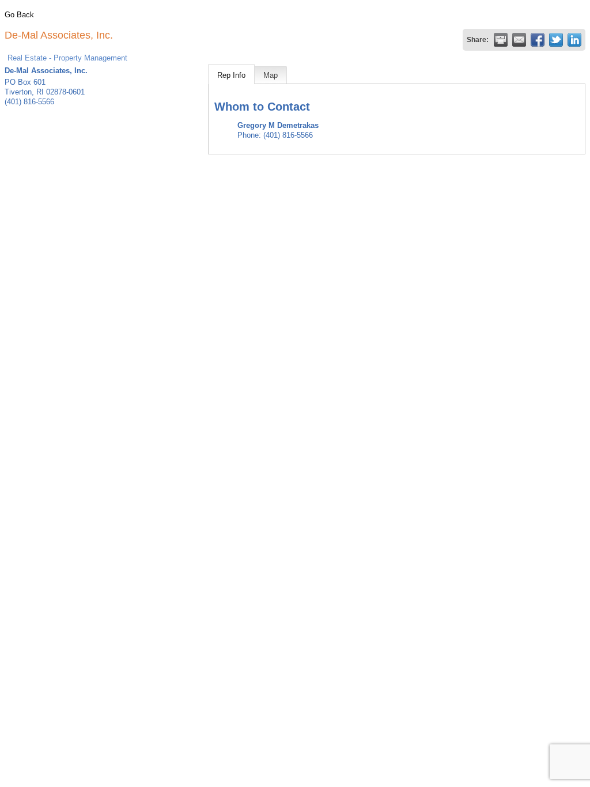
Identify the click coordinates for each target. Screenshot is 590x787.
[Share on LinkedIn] (574, 40)
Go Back (19, 14)
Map (270, 75)
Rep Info (231, 75)
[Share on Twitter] (556, 40)
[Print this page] (501, 40)
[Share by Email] (519, 40)
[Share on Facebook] (537, 40)
